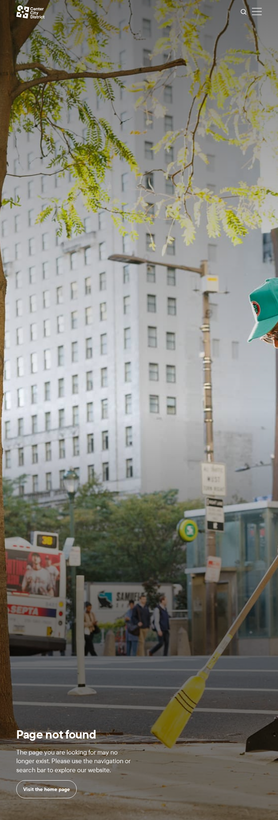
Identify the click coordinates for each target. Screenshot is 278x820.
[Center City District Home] (30, 11)
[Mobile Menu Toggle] (257, 12)
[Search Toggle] (244, 12)
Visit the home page (46, 789)
